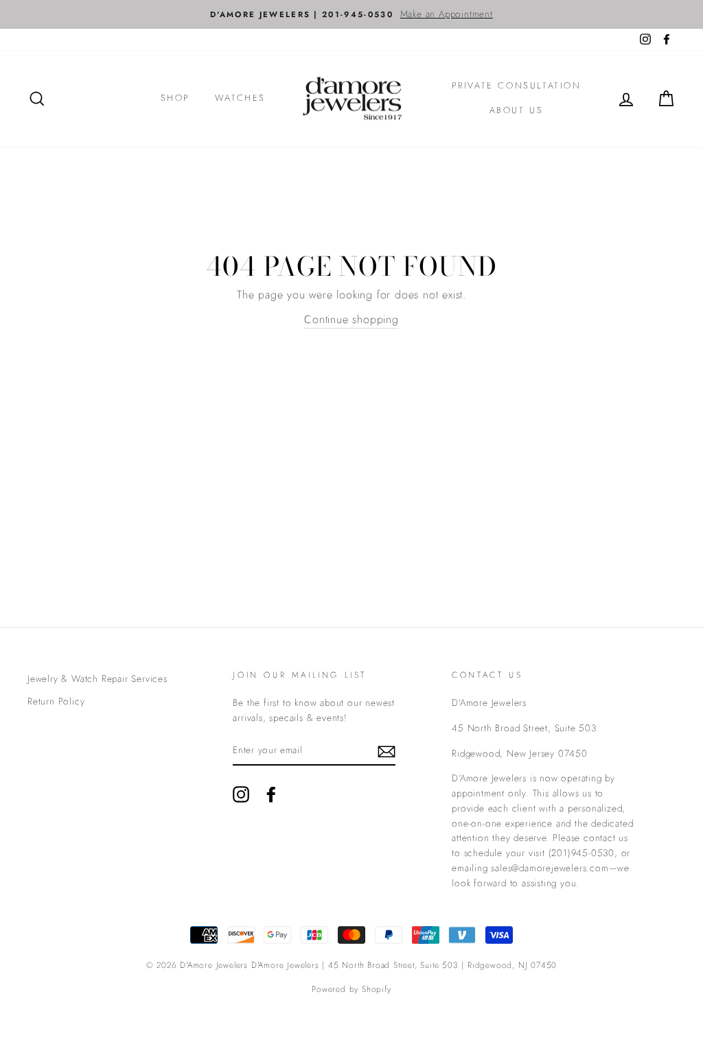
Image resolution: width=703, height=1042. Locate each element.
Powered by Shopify (351, 989)
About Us (516, 110)
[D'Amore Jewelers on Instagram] (241, 794)
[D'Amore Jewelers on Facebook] (271, 794)
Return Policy (55, 701)
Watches (240, 97)
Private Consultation (516, 85)
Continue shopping (351, 319)
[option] (351, 14)
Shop (175, 97)
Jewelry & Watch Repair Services (97, 678)
